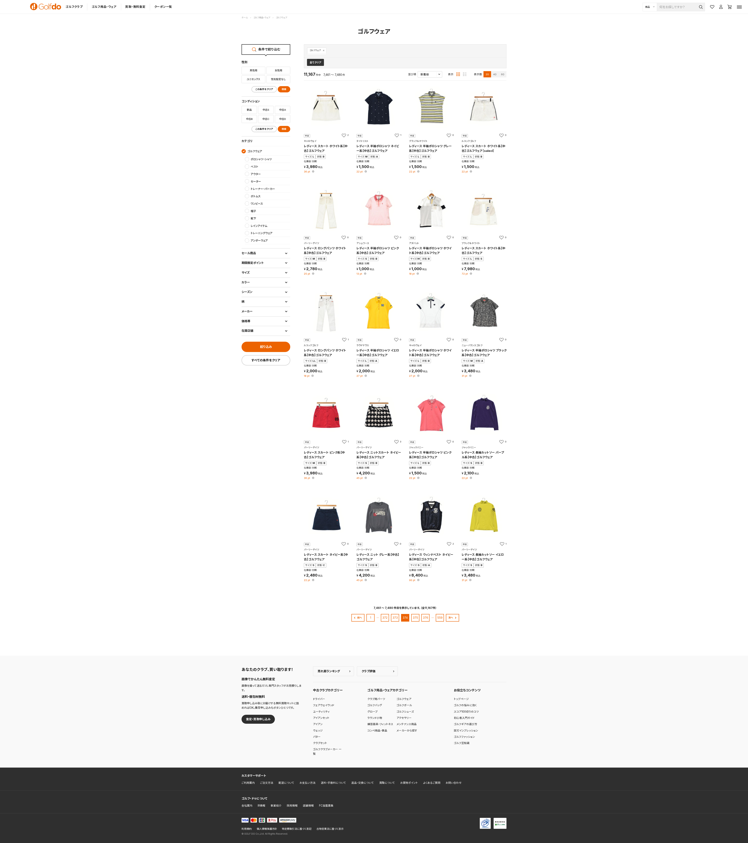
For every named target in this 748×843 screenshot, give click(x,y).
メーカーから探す (407, 730)
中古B (249, 118)
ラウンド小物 (374, 717)
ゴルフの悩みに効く (465, 705)
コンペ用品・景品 (377, 730)
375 (415, 617)
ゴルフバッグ (374, 705)
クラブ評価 (368, 671)
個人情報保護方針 (267, 828)
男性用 (253, 70)
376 (425, 617)
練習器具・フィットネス (380, 724)
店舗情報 (308, 805)
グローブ (372, 711)
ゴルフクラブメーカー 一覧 (327, 751)
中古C (265, 118)
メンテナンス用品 (407, 724)
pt (307, 172)
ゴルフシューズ (405, 711)
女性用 (278, 70)
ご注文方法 (266, 782)
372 (384, 617)
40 (495, 74)
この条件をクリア (264, 89)
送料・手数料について (333, 782)
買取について (387, 782)
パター (317, 736)
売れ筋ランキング (329, 671)
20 (487, 74)
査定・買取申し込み (258, 719)
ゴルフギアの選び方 (465, 724)
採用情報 (292, 805)
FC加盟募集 (326, 805)
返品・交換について (362, 782)
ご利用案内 (248, 782)
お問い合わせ (454, 782)
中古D (282, 118)
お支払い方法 (308, 782)
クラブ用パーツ (376, 699)
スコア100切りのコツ (466, 711)
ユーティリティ (321, 711)
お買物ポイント (409, 782)
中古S (266, 109)
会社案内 (247, 805)
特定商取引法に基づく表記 (296, 828)
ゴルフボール (404, 705)
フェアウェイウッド (323, 705)
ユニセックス (253, 79)
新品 (249, 109)
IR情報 (261, 805)
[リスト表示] (464, 74)
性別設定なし (278, 79)
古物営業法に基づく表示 (330, 828)
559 (440, 617)
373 (395, 617)
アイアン (318, 724)
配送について (286, 782)
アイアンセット (321, 717)
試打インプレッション (466, 730)
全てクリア (315, 62)
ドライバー (319, 699)
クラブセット (320, 743)
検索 (284, 89)
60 (502, 74)
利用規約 (247, 828)
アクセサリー (404, 717)
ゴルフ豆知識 (461, 743)
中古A (282, 109)
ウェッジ (318, 730)
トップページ (461, 699)
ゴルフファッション (464, 736)
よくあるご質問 (431, 782)
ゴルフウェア (315, 50)
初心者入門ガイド (464, 717)
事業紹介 (276, 805)
